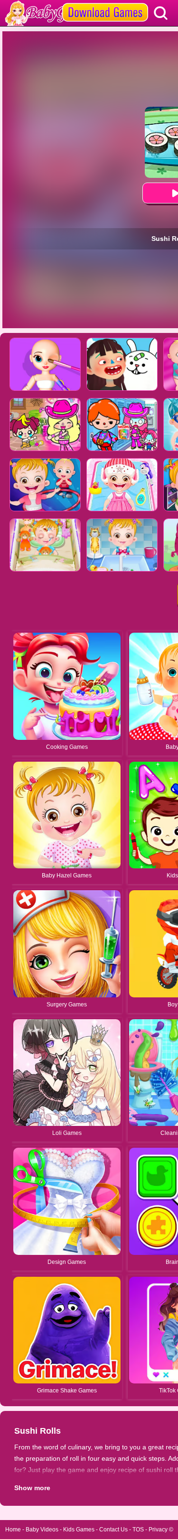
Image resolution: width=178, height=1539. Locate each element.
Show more (32, 1488)
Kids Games (78, 1529)
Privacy (158, 1529)
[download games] (105, 3)
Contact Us (113, 1529)
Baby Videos (42, 1529)
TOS (138, 1529)
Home (13, 1529)
